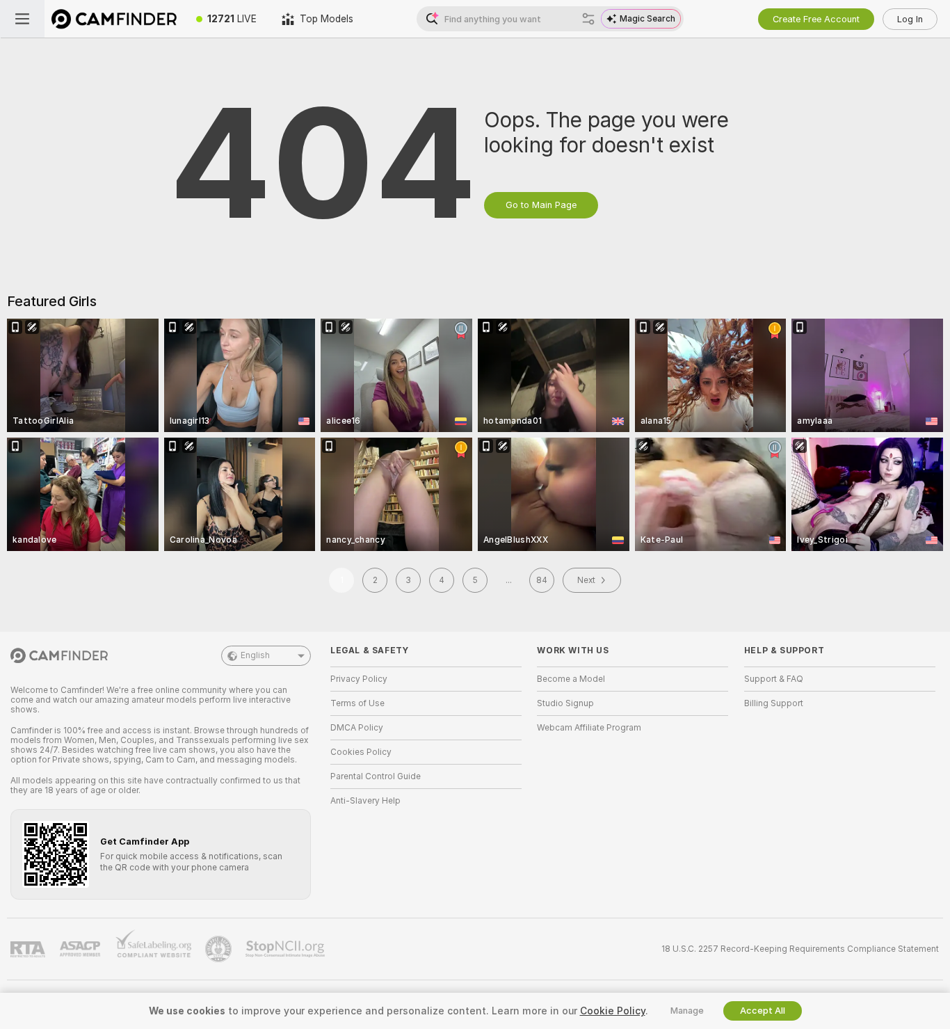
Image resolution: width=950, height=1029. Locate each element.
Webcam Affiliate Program (589, 728)
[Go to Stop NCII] (286, 949)
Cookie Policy (612, 1010)
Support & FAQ (773, 679)
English (255, 655)
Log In (910, 19)
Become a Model (571, 679)
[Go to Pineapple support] (219, 949)
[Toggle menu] (22, 19)
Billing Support (773, 703)
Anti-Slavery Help (365, 801)
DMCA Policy (356, 728)
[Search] (588, 19)
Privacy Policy (358, 679)
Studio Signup (565, 703)
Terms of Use (357, 703)
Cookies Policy (361, 752)
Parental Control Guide (375, 776)
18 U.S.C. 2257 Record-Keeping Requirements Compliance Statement (800, 949)
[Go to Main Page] (114, 19)
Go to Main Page (541, 205)
